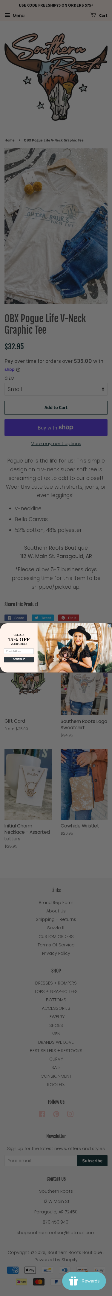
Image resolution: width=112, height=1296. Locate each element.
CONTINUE (19, 659)
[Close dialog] (109, 625)
